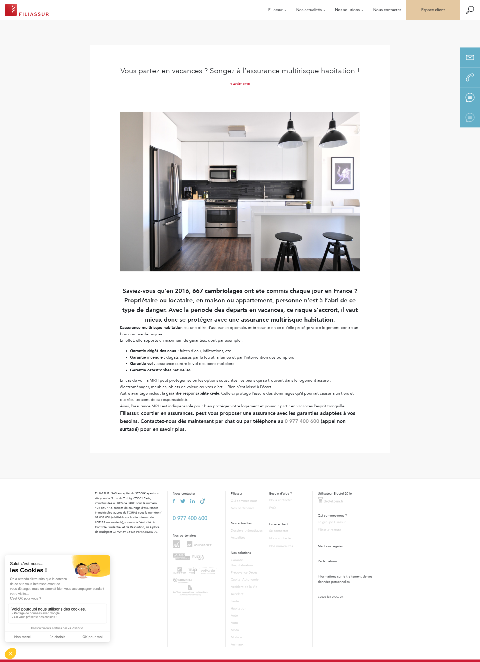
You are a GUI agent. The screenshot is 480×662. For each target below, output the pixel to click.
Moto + (236, 637)
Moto (235, 630)
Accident (237, 594)
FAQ (272, 508)
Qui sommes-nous (244, 501)
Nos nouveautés (281, 546)
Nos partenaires (242, 508)
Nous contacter (387, 9)
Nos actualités (309, 9)
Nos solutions (347, 9)
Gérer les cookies (331, 597)
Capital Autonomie (244, 579)
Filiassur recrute (329, 530)
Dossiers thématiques (247, 530)
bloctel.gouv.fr (330, 500)
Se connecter (278, 531)
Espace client (433, 9)
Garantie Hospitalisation (242, 563)
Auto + (236, 623)
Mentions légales (330, 546)
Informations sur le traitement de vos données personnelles (345, 579)
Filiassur (275, 9)
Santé (235, 601)
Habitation (238, 608)
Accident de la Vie (244, 587)
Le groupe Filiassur (332, 522)
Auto (234, 615)
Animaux (237, 644)
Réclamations (327, 561)
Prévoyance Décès (244, 572)
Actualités (238, 537)
